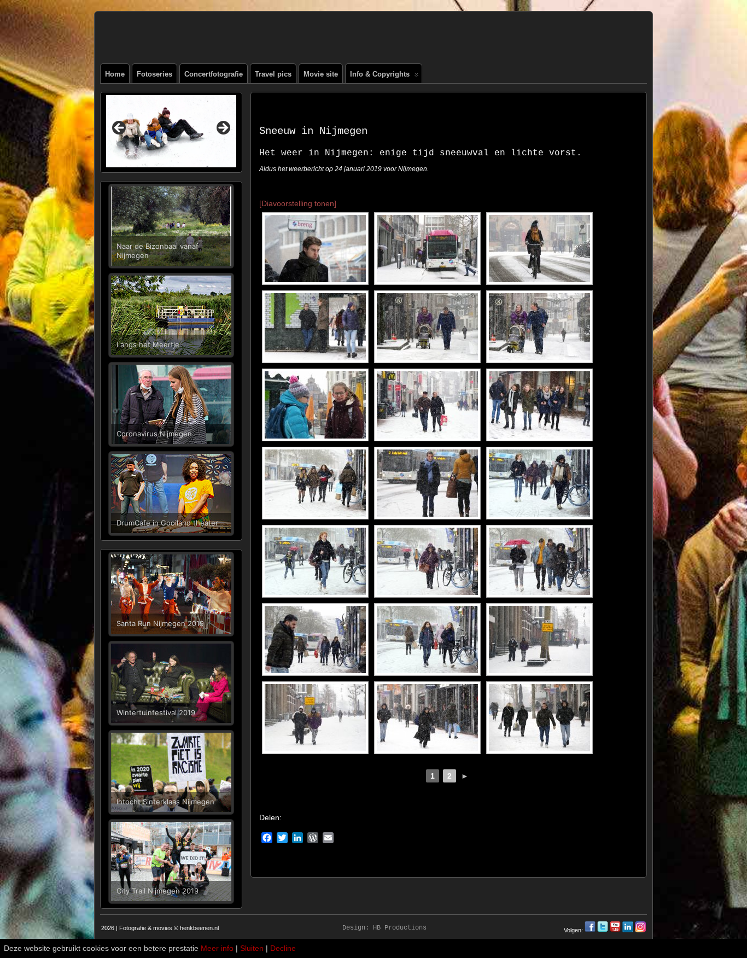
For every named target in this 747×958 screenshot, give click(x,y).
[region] (171, 131)
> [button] (222, 128)
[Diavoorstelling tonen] (297, 203)
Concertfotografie (213, 74)
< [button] (120, 128)
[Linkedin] (627, 930)
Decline (283, 948)
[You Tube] (615, 930)
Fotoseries (154, 74)
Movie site (321, 74)
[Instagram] (640, 930)
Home (115, 74)
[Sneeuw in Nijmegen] (315, 248)
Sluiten (252, 948)
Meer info (217, 948)
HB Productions (400, 928)
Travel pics (273, 74)
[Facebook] (591, 930)
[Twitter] (603, 930)
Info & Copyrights (380, 74)
